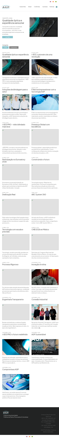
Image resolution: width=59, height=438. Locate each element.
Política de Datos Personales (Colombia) (16, 417)
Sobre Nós (23, 6)
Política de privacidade (11, 415)
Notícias (52, 6)
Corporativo (14, 47)
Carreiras (45, 6)
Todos (5, 47)
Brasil (29, 6)
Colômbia (37, 6)
